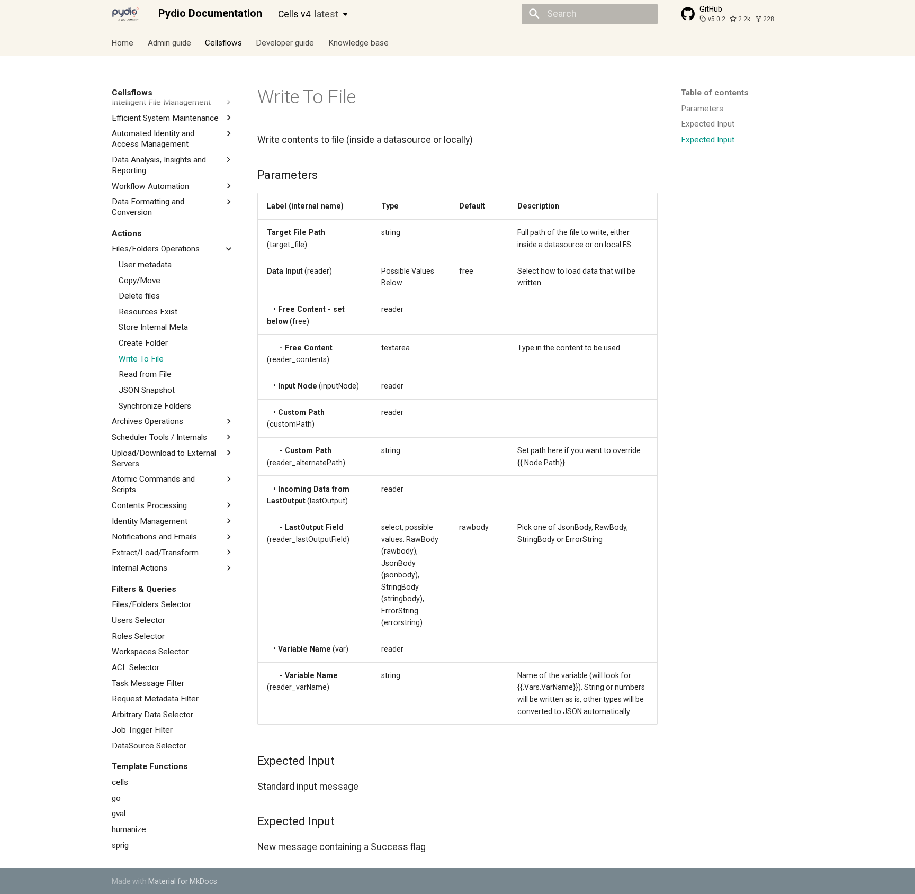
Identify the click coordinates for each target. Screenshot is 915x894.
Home (123, 42)
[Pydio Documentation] (125, 13)
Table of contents (715, 92)
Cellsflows (223, 42)
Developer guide (285, 42)
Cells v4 (308, 14)
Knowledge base (358, 42)
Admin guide (169, 42)
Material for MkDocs (182, 881)
